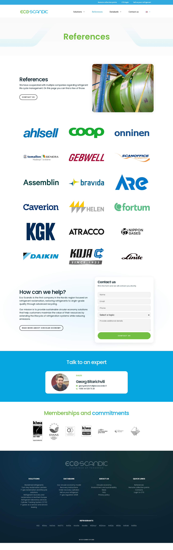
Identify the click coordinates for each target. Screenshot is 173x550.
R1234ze (102, 525)
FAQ (104, 492)
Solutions (77, 11)
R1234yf (93, 525)
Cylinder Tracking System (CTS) (34, 502)
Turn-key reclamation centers (34, 487)
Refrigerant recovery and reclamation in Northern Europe (34, 496)
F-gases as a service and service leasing (34, 506)
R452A (110, 525)
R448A (84, 525)
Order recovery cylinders (69, 490)
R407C (60, 525)
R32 (38, 525)
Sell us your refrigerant (142, 2)
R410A (68, 525)
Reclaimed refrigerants (34, 485)
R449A (76, 525)
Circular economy (104, 485)
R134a (44, 525)
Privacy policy (104, 495)
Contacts (139, 490)
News (104, 490)
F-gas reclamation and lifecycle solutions (34, 491)
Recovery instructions (69, 487)
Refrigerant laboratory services (34, 500)
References (97, 11)
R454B (126, 525)
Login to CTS (139, 492)
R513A (118, 525)
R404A (52, 525)
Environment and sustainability (104, 487)
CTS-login (125, 2)
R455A (134, 525)
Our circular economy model (69, 485)
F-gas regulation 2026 (69, 495)
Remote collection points (107, 2)
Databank (114, 11)
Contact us (134, 11)
